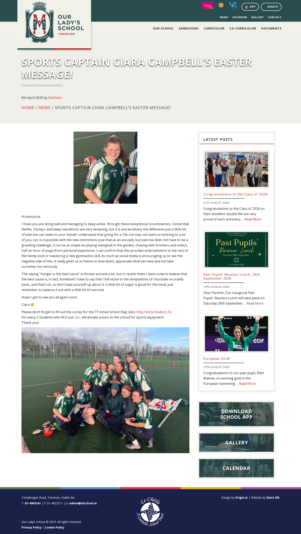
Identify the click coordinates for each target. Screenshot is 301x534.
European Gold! (216, 358)
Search (272, 6)
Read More (252, 219)
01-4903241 (33, 503)
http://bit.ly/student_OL (154, 312)
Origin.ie (241, 497)
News (224, 17)
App (253, 6)
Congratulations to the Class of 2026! (235, 194)
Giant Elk (273, 497)
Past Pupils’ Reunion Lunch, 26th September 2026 (231, 276)
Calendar (239, 17)
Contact (275, 17)
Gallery (257, 17)
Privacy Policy (32, 527)
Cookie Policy (54, 527)
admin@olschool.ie (83, 503)
